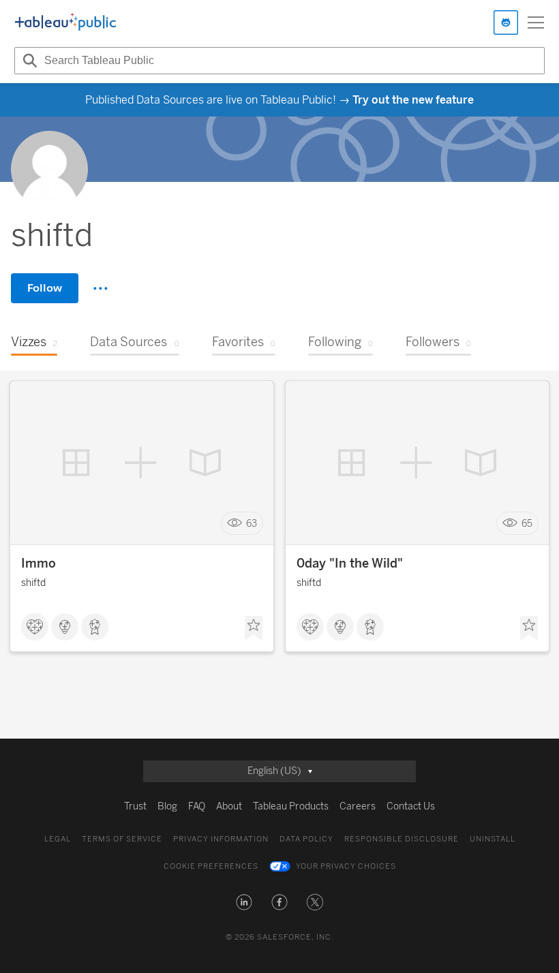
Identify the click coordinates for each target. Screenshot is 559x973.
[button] (244, 902)
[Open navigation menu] (536, 22)
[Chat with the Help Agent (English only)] (506, 22)
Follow (44, 288)
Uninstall (492, 839)
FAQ (196, 806)
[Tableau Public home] (65, 22)
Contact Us (411, 806)
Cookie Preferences (211, 866)
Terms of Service (122, 839)
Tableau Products (291, 806)
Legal (57, 839)
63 (251, 523)
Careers (357, 806)
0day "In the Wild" (350, 563)
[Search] (28, 61)
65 (527, 523)
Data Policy (306, 839)
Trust (135, 806)
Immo (38, 563)
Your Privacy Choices (346, 866)
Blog (167, 806)
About (229, 806)
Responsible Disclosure (401, 839)
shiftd (33, 583)
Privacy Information (221, 839)
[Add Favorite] (253, 628)
